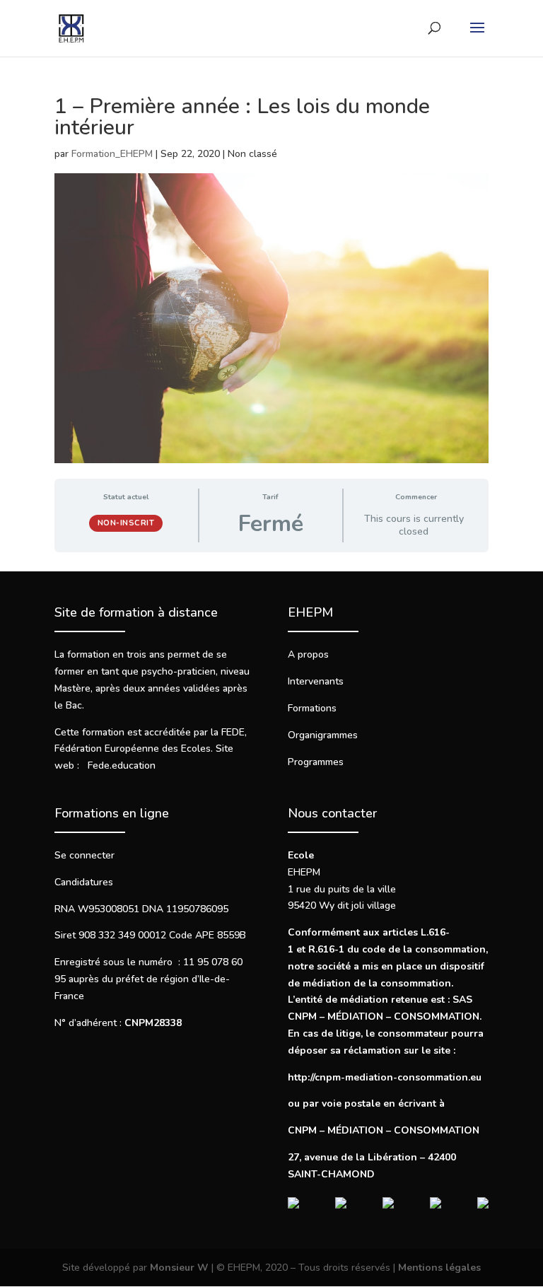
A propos (308, 654)
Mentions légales (439, 1267)
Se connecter (84, 855)
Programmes (316, 762)
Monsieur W (179, 1267)
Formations (312, 708)
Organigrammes (323, 735)
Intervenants (316, 681)
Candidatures (83, 882)
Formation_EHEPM (112, 154)
